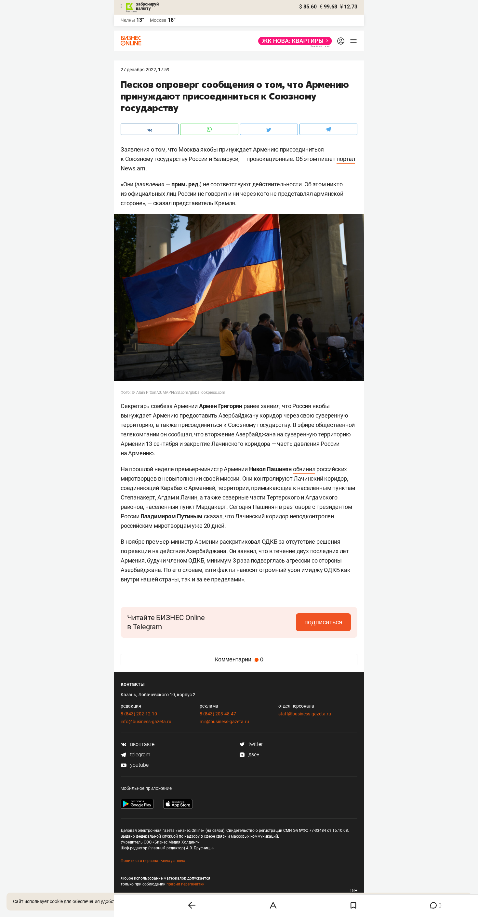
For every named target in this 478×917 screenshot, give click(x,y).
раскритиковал (239, 541)
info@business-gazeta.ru (146, 721)
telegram (139, 754)
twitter (255, 744)
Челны (128, 20)
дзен (253, 754)
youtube (139, 765)
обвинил (304, 469)
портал (346, 158)
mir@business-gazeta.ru (224, 721)
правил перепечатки (185, 884)
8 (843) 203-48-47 (218, 713)
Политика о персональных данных (153, 860)
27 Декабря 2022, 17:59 (145, 69)
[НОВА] (293, 41)
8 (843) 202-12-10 (139, 713)
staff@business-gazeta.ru (304, 713)
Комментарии (239, 659)
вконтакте (141, 744)
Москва (158, 20)
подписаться (323, 622)
